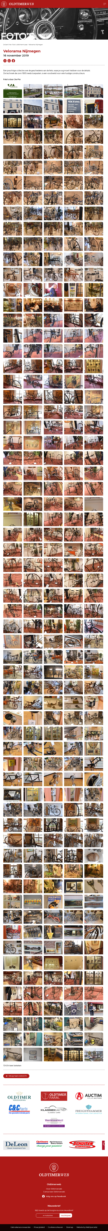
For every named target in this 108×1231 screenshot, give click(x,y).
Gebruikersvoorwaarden (21, 1227)
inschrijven (66, 1215)
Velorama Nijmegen (36, 45)
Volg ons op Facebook (56, 1196)
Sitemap (69, 1227)
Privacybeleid (39, 1227)
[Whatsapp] (9, 60)
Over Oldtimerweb (54, 1189)
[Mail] (5, 60)
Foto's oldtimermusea (19, 45)
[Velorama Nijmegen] (12, 91)
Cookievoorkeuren (55, 1227)
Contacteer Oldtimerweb (54, 1192)
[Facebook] (13, 60)
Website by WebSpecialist (87, 1227)
